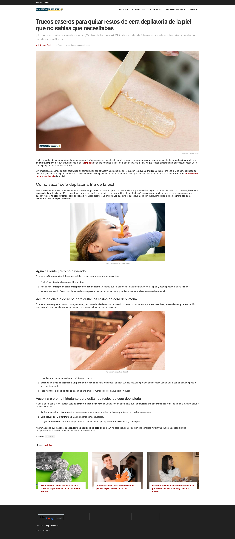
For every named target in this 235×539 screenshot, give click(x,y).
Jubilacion (40, 2)
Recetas (123, 9)
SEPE (47, 2)
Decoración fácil (175, 9)
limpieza (88, 162)
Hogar (193, 9)
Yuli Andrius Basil (43, 45)
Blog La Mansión (52, 525)
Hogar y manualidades (80, 45)
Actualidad (155, 9)
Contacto (39, 525)
